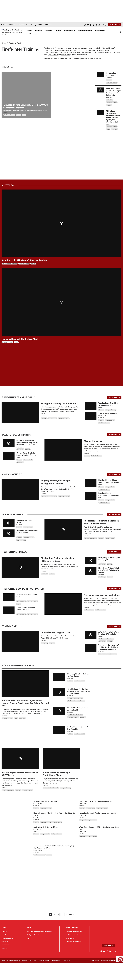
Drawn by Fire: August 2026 (55, 632)
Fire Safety (109, 99)
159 (66, 914)
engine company (53, 54)
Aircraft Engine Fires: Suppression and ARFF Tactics (20, 774)
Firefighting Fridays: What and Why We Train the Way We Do (109, 570)
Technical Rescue (109, 538)
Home (4, 43)
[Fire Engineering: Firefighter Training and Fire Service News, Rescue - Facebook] (91, 25)
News (23, 115)
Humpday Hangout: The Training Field (20, 339)
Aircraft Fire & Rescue (8, 790)
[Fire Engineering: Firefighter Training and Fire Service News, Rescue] (13, 32)
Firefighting (20, 449)
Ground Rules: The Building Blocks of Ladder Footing (26, 454)
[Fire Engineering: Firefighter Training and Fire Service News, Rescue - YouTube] (88, 25)
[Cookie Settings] (120, 959)
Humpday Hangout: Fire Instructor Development (98, 813)
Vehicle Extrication (100, 610)
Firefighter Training (9, 115)
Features (109, 80)
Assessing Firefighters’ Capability (46, 801)
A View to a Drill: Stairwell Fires (45, 827)
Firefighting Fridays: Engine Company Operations (109, 558)
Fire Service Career (24, 263)
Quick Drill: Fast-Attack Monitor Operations (96, 801)
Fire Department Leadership (9, 263)
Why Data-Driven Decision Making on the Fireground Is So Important (113, 91)
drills (78, 50)
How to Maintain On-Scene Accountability (77, 709)
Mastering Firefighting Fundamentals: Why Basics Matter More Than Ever (26, 442)
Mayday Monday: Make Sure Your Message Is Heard (109, 481)
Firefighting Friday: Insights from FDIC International (58, 559)
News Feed (114, 129)
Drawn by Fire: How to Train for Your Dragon (78, 675)
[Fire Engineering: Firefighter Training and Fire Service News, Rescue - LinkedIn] (93, 25)
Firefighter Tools (28, 459)
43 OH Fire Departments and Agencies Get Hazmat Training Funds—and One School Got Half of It (25, 703)
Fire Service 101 (90, 50)
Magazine (52, 643)
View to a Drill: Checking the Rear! (107, 414)
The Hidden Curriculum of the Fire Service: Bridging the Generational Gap (108, 647)
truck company (66, 54)
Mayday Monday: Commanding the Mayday (108, 494)
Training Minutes (28, 527)
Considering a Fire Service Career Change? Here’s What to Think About (78, 691)
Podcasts (109, 105)
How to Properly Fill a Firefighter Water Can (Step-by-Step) (54, 814)
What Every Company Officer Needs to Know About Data (99, 828)
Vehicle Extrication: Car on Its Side (102, 595)
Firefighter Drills (52, 418)
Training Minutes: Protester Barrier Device (27, 531)
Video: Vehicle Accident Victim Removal (25, 608)
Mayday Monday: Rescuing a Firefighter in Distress (55, 482)
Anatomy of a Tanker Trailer (24, 521)
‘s (50, 48)
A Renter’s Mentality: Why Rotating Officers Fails (108, 633)
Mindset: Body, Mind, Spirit (112, 74)
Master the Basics (93, 440)
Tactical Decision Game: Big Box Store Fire (78, 728)
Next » (71, 914)
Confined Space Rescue (91, 538)
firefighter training (73, 48)
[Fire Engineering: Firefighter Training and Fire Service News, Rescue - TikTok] (96, 25)
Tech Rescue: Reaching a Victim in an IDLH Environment (101, 522)
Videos (16, 342)
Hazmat (18, 115)
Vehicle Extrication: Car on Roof (26, 595)
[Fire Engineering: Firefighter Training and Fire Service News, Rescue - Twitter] (99, 25)
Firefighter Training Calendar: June (59, 403)
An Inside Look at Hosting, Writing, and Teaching (24, 260)
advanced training (57, 52)
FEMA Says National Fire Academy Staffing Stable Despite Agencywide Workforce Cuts (113, 116)
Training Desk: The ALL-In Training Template (108, 404)
